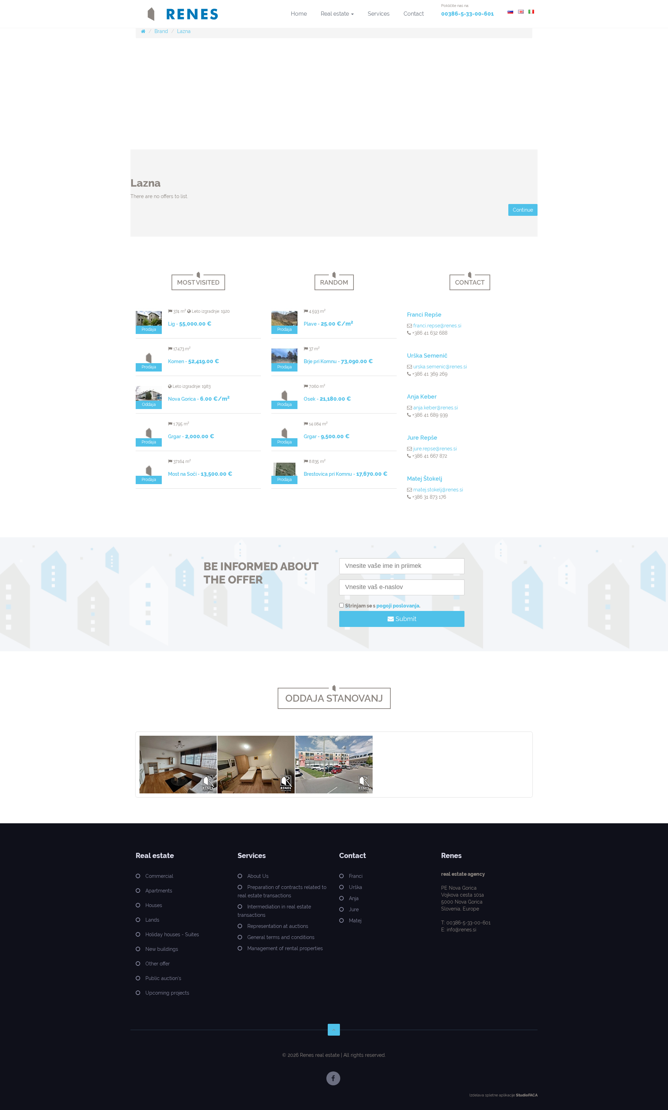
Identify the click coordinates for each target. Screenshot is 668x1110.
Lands (152, 920)
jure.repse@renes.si (435, 448)
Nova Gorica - (199, 399)
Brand (161, 31)
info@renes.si (461, 929)
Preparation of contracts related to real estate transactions (282, 891)
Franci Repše (424, 314)
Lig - (190, 324)
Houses (153, 905)
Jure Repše (422, 437)
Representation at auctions (277, 926)
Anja (354, 898)
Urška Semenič (427, 355)
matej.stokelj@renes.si (438, 489)
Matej (355, 920)
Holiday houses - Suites (172, 934)
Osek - (327, 399)
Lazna (184, 31)
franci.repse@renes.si (437, 325)
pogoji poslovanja (397, 606)
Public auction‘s (163, 978)
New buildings (161, 949)
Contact (414, 13)
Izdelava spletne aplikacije (492, 1095)
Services (379, 13)
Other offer (157, 963)
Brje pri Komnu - (338, 361)
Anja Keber (422, 396)
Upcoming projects (167, 993)
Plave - (328, 324)
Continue (523, 210)
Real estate (335, 13)
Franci (356, 876)
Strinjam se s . (382, 606)
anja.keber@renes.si (435, 407)
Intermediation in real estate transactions (274, 911)
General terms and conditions (281, 937)
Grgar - (191, 436)
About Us (258, 876)
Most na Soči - (200, 474)
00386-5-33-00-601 (467, 13)
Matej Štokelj (424, 478)
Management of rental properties (285, 948)
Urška (355, 887)
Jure (354, 909)
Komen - (193, 361)
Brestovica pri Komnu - (346, 474)
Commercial (159, 876)
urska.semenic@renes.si (440, 366)
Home (299, 13)
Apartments (158, 890)
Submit (405, 618)
